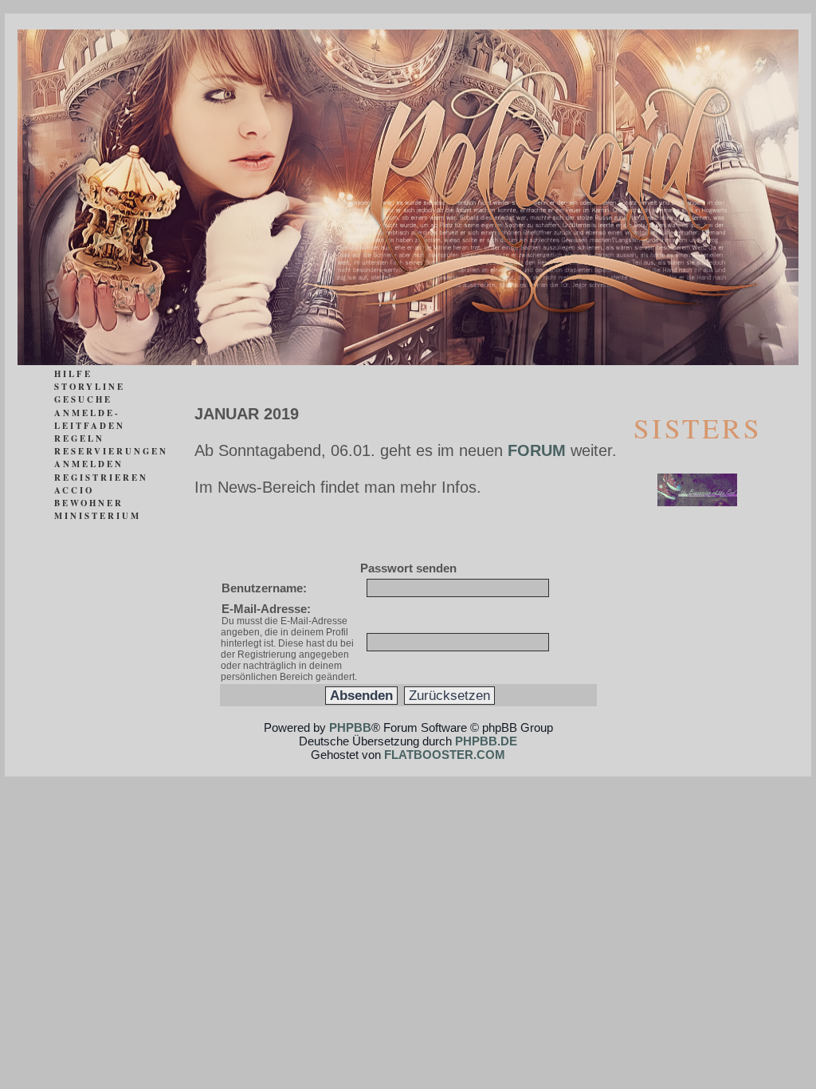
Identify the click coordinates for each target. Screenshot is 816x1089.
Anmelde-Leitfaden (89, 419)
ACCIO (74, 490)
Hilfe (73, 374)
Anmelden (89, 464)
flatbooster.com (444, 754)
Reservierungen (111, 451)
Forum (537, 450)
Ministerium (97, 515)
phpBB (350, 727)
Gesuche (83, 399)
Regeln (79, 438)
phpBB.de (486, 741)
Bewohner (89, 503)
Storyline (89, 386)
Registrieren (101, 477)
